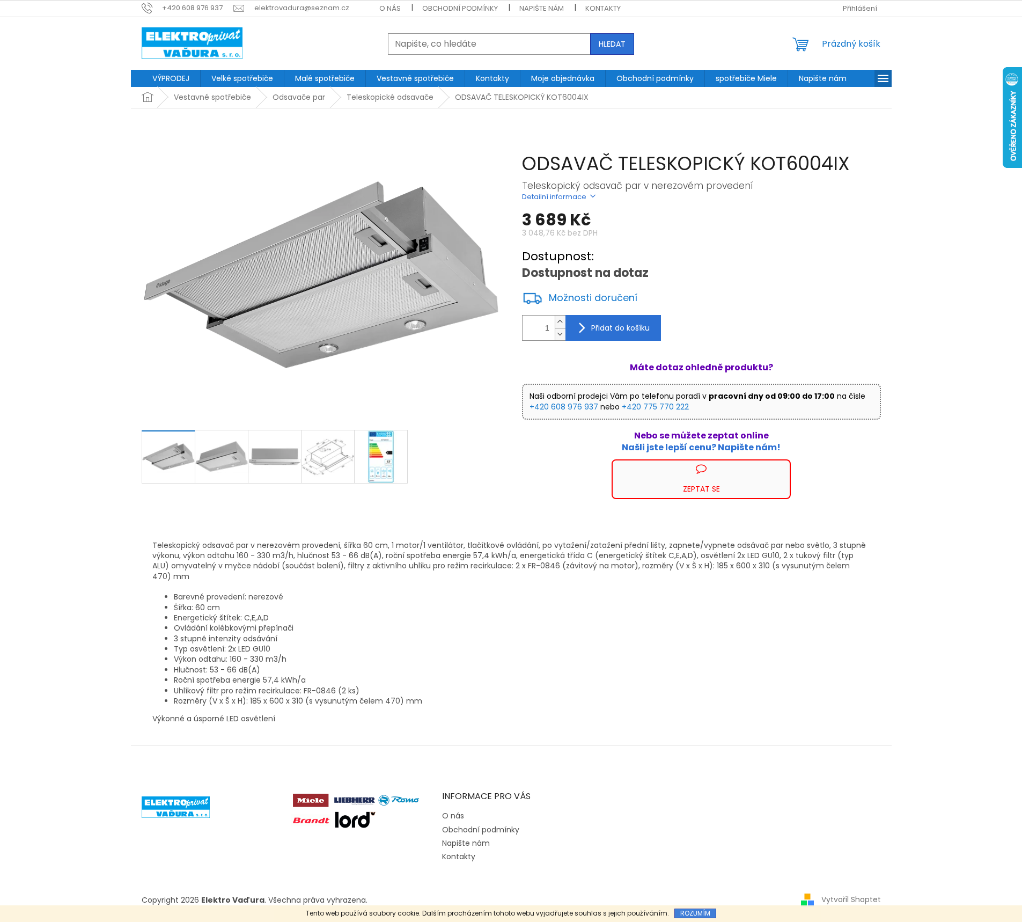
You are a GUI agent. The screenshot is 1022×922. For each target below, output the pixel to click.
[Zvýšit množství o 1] (560, 322)
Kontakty (603, 8)
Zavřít (579, 464)
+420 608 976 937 (564, 406)
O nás (390, 8)
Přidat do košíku (620, 328)
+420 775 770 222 (655, 406)
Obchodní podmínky (460, 8)
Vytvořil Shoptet (851, 899)
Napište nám (541, 8)
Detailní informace (554, 197)
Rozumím (695, 913)
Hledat (612, 44)
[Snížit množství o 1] (560, 334)
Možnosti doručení (593, 297)
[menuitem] (171, 78)
